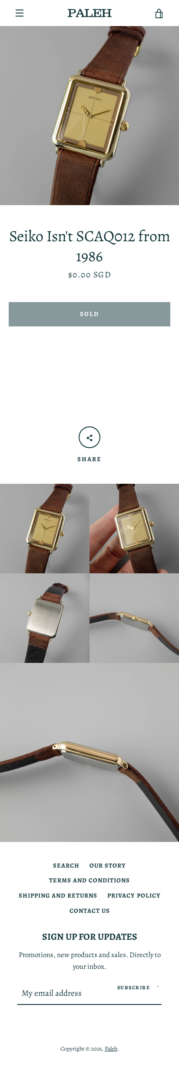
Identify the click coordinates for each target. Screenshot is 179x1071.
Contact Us (90, 910)
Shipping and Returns (58, 895)
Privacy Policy (134, 895)
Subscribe (133, 987)
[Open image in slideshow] (89, 115)
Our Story (108, 865)
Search (66, 865)
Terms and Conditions (89, 880)
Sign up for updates (89, 936)
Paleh (111, 1048)
